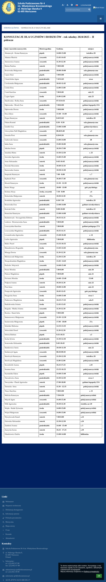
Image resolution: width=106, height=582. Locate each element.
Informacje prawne (12, 514)
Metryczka (10, 522)
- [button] (68, 5)
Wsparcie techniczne (13, 506)
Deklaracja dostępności (14, 510)
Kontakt (9, 534)
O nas (8, 530)
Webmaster (10, 501)
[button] (72, 5)
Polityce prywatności (91, 572)
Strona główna (11, 28)
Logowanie (86, 5)
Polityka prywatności (13, 518)
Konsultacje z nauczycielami (35, 28)
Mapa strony (10, 526)
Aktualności (10, 538)
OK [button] (99, 576)
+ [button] (63, 5)
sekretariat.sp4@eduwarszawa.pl (18, 576)
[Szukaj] (89, 9)
